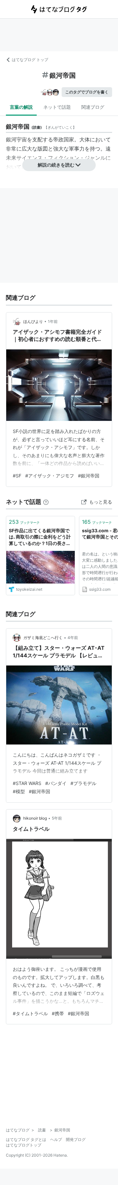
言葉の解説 (21, 107)
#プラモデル (83, 783)
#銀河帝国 (88, 475)
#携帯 (58, 1013)
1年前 (53, 321)
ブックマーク (24, 522)
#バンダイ (56, 783)
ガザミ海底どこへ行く (43, 637)
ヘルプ (56, 1139)
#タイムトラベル (30, 1013)
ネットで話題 (57, 107)
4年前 (73, 637)
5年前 (57, 818)
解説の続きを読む (56, 165)
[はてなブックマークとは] (46, 501)
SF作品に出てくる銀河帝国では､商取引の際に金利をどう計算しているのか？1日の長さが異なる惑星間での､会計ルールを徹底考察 (40, 537)
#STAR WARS (27, 783)
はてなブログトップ (23, 1145)
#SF (17, 475)
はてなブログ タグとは (26, 1139)
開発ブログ (76, 1139)
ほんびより (33, 321)
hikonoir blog (35, 818)
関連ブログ (92, 107)
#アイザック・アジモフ (49, 475)
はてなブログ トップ (30, 59)
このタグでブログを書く (86, 91)
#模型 (19, 791)
